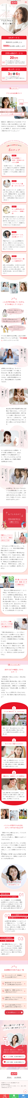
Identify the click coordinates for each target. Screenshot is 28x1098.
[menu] (26, 2)
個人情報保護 (17, 1077)
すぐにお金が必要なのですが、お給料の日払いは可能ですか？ (13, 1006)
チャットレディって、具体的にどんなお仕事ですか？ (13, 976)
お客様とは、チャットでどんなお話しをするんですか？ (13, 998)
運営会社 (9, 1077)
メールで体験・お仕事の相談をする (15, 1056)
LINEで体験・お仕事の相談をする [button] (15, 1062)
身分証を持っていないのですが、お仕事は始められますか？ (13, 983)
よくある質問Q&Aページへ (13, 1012)
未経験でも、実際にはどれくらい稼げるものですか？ (13, 991)
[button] (4, 1096)
